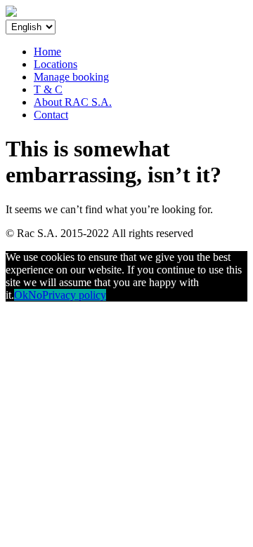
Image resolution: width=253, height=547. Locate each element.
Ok (21, 295)
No (35, 295)
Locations (55, 64)
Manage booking (71, 77)
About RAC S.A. (73, 102)
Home (47, 52)
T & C (48, 89)
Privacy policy (74, 295)
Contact (51, 115)
